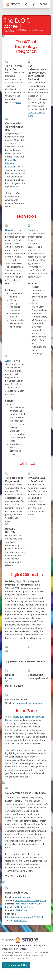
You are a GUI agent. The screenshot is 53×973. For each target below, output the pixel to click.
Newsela (10, 230)
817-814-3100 (20, 910)
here (18, 102)
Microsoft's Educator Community (10, 163)
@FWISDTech (20, 920)
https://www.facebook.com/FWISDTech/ (24, 917)
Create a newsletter (16, 965)
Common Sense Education (29, 703)
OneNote (32, 230)
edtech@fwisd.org (21, 897)
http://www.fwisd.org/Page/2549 (30, 900)
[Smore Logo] (13, 4)
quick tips (19, 173)
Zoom (8, 361)
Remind (9, 678)
